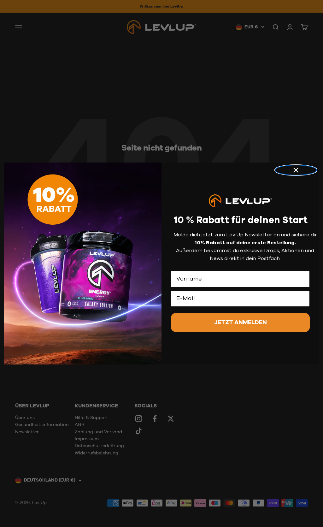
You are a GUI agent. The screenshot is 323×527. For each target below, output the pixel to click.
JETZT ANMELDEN (240, 322)
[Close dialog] (296, 170)
